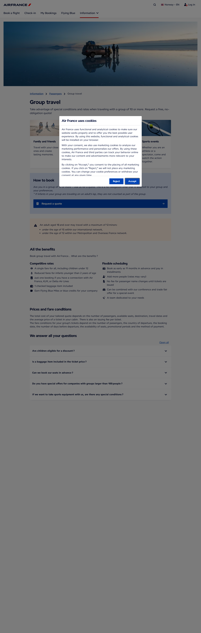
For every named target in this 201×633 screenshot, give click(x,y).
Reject (116, 181)
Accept (132, 181)
